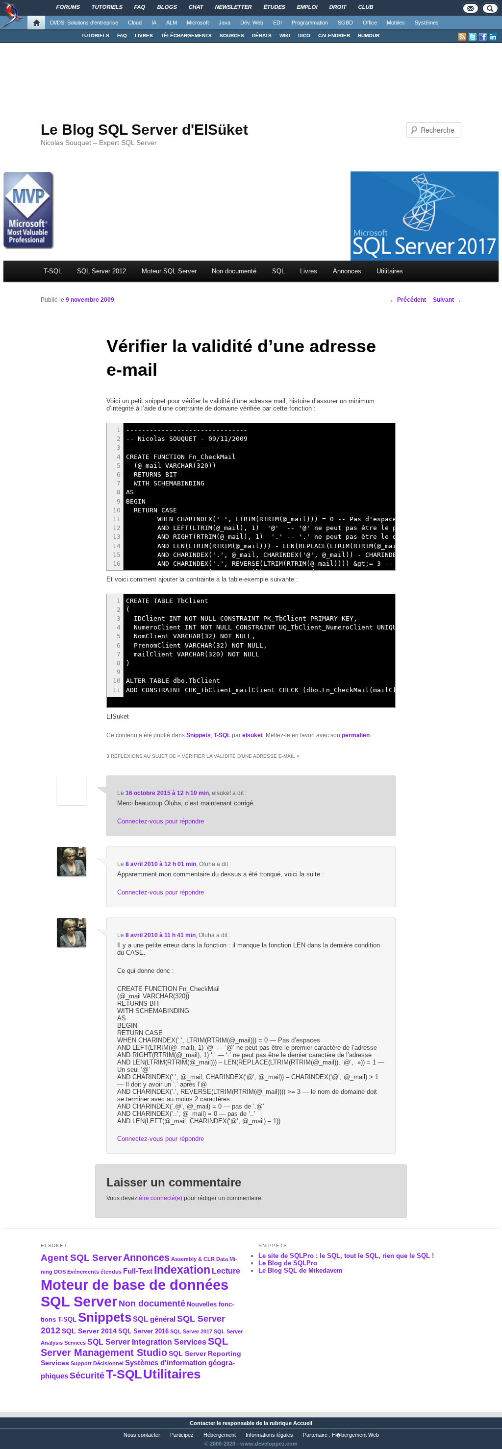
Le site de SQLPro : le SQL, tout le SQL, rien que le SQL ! (346, 1255)
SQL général (154, 1319)
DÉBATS (262, 35)
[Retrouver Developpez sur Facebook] (483, 37)
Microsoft (198, 22)
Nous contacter (142, 1435)
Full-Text (137, 1271)
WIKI (284, 35)
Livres (308, 271)
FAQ (122, 35)
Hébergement (219, 1435)
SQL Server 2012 (101, 271)
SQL (278, 271)
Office (370, 22)
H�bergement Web (355, 1435)
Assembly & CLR (193, 1259)
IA (153, 22)
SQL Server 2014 (89, 1331)
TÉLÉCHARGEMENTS (186, 35)
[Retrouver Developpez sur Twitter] (473, 37)
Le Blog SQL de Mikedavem (300, 1270)
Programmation (310, 22)
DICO (304, 35)
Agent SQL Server (81, 1257)
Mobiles (396, 22)
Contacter (202, 1423)
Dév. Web (251, 22)
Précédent (408, 299)
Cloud (135, 22)
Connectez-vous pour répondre (160, 821)
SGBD (345, 22)
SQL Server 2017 (191, 1331)
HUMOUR (368, 35)
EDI (277, 22)
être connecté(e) (160, 1198)
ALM (171, 22)
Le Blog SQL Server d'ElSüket (144, 129)
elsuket (252, 735)
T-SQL (53, 271)
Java (224, 22)
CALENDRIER (334, 35)
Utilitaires (389, 271)
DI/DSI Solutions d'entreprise (84, 22)
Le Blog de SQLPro (287, 1263)
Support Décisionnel (97, 1363)
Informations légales (269, 1435)
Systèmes (427, 22)
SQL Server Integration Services (146, 1342)
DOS (60, 1272)
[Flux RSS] (462, 37)
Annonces (347, 271)
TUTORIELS (95, 35)
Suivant (447, 299)
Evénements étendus (94, 1272)
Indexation (182, 1269)
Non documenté (234, 271)
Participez (182, 1435)
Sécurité (87, 1375)
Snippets (198, 735)
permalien (356, 735)
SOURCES (232, 35)
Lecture (226, 1271)
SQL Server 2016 (143, 1331)
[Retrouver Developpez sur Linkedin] (493, 37)
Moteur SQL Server (169, 271)
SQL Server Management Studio (134, 1347)
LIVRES (144, 35)
